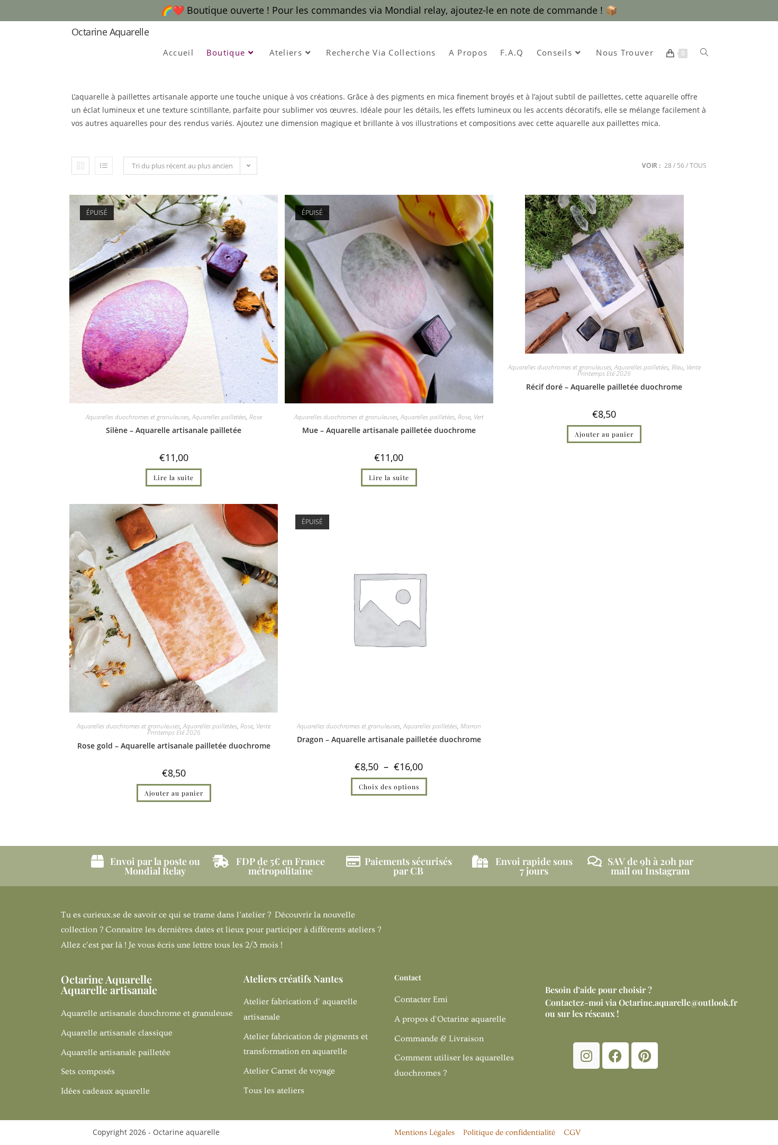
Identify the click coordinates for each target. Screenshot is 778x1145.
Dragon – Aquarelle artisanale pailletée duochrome (389, 739)
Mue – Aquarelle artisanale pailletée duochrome (389, 430)
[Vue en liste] (104, 166)
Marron (470, 726)
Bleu (677, 367)
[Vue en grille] (80, 166)
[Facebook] (615, 1055)
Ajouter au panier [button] (604, 434)
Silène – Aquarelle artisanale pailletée (173, 430)
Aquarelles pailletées (219, 416)
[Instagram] (586, 1055)
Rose (255, 416)
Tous (698, 165)
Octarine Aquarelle (110, 31)
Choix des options (389, 786)
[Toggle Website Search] (704, 52)
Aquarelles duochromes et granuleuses (137, 416)
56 (680, 165)
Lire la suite (173, 477)
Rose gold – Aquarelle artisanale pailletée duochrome (173, 746)
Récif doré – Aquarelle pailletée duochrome (604, 387)
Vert (479, 416)
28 (668, 165)
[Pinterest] (644, 1055)
